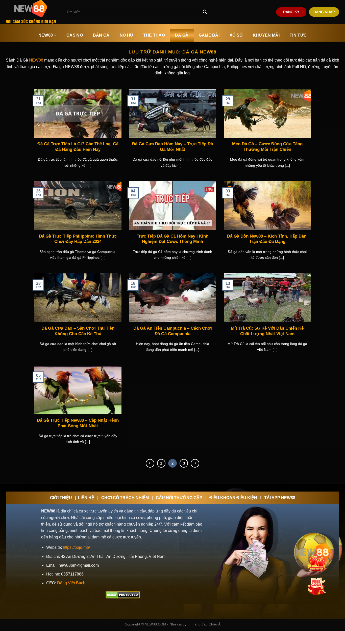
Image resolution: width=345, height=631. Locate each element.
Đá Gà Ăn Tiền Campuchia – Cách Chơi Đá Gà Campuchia (172, 331)
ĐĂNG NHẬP (324, 12)
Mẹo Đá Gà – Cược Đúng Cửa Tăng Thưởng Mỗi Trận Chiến (267, 146)
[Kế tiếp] (195, 463)
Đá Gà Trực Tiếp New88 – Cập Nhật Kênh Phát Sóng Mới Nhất (78, 423)
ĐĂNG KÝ (291, 12)
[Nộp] (205, 12)
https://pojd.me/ (76, 547)
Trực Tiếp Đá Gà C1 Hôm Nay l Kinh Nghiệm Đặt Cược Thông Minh (172, 239)
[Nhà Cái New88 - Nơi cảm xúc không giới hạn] (31, 12)
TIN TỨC (298, 35)
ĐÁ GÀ (182, 35)
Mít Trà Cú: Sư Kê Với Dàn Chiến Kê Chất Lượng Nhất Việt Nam (267, 331)
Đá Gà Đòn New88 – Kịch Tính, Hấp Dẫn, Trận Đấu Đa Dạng (267, 239)
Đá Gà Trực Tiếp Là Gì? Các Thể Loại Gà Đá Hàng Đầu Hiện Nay (77, 146)
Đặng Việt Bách (71, 583)
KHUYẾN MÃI (266, 35)
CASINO (74, 35)
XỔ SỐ (236, 35)
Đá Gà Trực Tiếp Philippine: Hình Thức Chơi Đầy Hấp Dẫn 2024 (78, 239)
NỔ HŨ (126, 35)
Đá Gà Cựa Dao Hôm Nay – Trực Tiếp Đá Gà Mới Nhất (172, 146)
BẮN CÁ (101, 35)
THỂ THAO (154, 35)
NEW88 (45, 35)
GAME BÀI (209, 35)
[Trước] (150, 463)
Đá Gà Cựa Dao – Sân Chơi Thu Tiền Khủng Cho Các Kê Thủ (77, 331)
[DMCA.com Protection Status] (123, 595)
